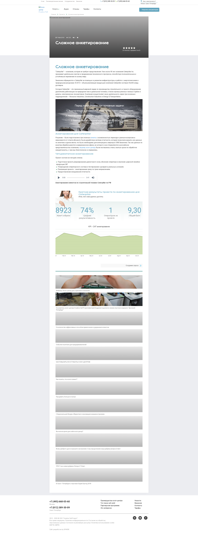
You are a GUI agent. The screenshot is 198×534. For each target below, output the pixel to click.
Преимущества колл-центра (111, 501)
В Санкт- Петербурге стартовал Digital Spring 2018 (73, 483)
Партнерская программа (110, 506)
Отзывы (76, 9)
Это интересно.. (106, 508)
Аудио (66, 9)
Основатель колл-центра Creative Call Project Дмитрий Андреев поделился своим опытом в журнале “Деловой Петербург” (95, 309)
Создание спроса (132, 265)
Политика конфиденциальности (76, 520)
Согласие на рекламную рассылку (78, 523)
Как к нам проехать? (149, 1)
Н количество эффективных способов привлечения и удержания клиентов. (82, 327)
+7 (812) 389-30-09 (108, 1)
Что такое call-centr (108, 503)
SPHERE (66, 529)
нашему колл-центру (87, 147)
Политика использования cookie (102, 523)
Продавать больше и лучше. (66, 397)
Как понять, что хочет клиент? (66, 379)
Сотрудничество (70, 1)
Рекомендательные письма (54, 1)
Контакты (97, 9)
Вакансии (79, 1)
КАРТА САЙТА (54, 525)
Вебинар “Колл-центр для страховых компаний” (73, 290)
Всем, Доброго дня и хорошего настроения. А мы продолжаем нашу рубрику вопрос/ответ (88, 449)
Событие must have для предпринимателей (71, 344)
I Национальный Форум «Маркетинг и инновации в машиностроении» (80, 414)
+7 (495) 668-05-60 (123, 1)
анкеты (94, 138)
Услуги (55, 9)
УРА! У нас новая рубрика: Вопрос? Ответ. (70, 466)
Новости (138, 501)
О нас (42, 1)
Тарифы (86, 9)
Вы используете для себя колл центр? (69, 431)
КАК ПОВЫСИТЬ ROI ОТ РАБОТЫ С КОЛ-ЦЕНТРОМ (73, 362)
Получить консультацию (150, 9)
